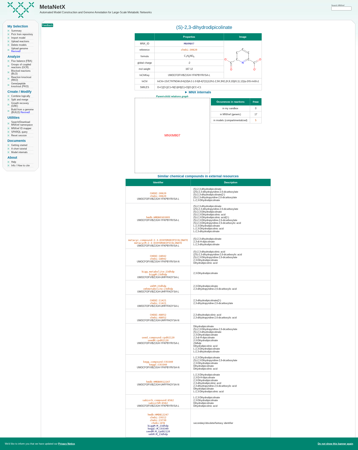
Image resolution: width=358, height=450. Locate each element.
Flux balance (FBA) (21, 61)
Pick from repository (22, 34)
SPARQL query (19, 131)
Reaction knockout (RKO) (21, 78)
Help (13, 162)
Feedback (47, 25)
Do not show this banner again (335, 443)
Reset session (19, 135)
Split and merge (19, 99)
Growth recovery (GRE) (20, 104)
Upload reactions (20, 41)
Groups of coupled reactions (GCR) (21, 66)
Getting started (19, 145)
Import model (18, 37)
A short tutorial (19, 148)
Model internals (19, 152)
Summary (16, 30)
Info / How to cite (20, 165)
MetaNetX (52, 7)
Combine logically (20, 96)
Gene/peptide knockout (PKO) (20, 85)
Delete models (19, 44)
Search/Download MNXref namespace (22, 123)
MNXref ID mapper (21, 128)
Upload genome (19, 50)
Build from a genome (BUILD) (22, 111)
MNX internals (200, 92)
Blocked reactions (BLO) (21, 72)
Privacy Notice (66, 443)
